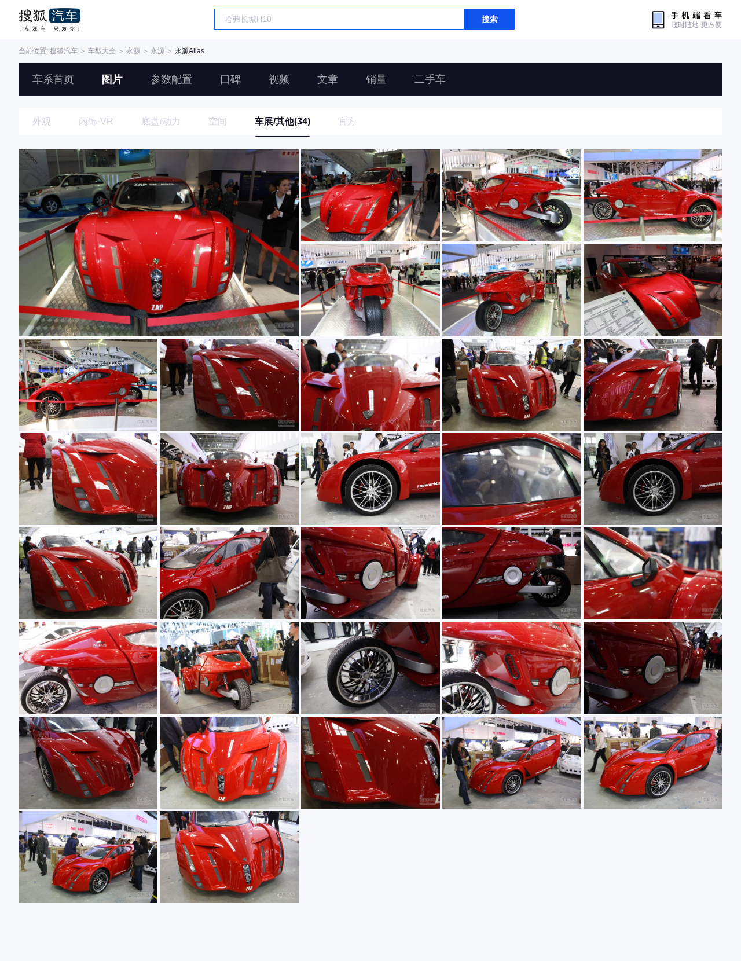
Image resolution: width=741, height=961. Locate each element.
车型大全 (102, 51)
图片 (112, 79)
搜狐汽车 (49, 19)
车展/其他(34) (282, 121)
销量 (376, 79)
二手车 (430, 79)
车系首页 (53, 79)
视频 (279, 79)
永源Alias (189, 51)
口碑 (230, 79)
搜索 (490, 19)
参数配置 (171, 79)
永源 (133, 51)
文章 (327, 79)
